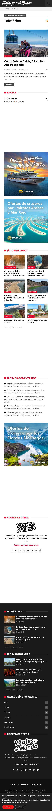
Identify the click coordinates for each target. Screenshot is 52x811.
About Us (14, 784)
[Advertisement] (26, 126)
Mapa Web (26, 791)
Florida (31, 316)
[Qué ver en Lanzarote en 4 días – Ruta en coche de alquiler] (37, 286)
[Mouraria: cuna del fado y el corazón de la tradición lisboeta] (9, 672)
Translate (20, 101)
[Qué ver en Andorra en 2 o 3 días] (14, 311)
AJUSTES (23, 802)
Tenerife (8, 56)
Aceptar (8, 807)
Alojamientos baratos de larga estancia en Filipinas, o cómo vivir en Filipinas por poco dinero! (24, 399)
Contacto (36, 784)
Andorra (8, 316)
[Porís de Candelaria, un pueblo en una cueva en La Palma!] (37, 262)
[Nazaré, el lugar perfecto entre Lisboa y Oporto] (14, 286)
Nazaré (7, 292)
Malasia (7, 712)
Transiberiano (9, 727)
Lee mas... (9, 85)
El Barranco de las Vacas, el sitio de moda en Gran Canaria (31, 617)
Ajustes (20, 807)
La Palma (31, 268)
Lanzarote (32, 292)
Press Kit (25, 784)
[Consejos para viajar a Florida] (37, 311)
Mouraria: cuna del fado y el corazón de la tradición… (28, 671)
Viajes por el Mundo (14, 397)
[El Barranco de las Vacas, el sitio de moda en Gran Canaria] (14, 262)
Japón (6, 707)
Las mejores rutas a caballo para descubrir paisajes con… (31, 681)
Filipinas (7, 717)
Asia (5, 702)
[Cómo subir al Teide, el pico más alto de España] (26, 43)
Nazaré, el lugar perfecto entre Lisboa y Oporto (30, 638)
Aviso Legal (36, 791)
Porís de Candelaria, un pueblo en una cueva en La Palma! (31, 628)
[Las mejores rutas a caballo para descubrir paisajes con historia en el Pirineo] (9, 683)
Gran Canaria (10, 268)
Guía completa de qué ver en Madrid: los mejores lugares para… (31, 660)
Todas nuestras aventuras (26, 545)
